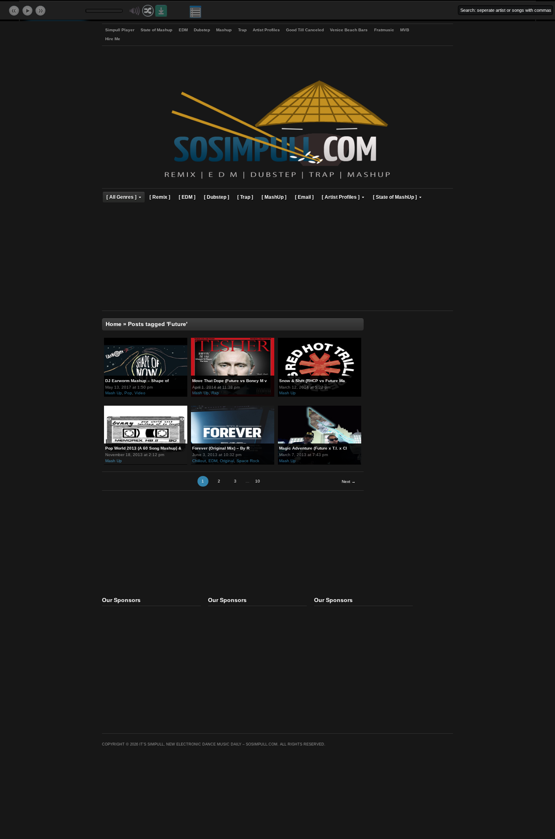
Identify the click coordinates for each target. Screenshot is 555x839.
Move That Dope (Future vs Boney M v (229, 380)
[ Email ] (304, 197)
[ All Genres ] (121, 197)
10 (257, 481)
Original (227, 461)
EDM (183, 30)
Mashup (224, 30)
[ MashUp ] (274, 197)
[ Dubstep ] (216, 197)
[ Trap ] (245, 197)
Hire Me (112, 39)
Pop (128, 393)
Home (113, 324)
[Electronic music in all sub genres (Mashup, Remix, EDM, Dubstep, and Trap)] (277, 180)
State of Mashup (156, 30)
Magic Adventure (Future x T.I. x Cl (313, 448)
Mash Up (113, 393)
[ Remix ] (160, 197)
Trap (242, 30)
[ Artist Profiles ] (341, 197)
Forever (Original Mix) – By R (220, 448)
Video (139, 393)
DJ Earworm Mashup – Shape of (137, 380)
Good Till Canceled (305, 30)
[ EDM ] (187, 197)
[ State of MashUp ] (395, 197)
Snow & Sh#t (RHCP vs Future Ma (312, 380)
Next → (349, 481)
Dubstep (202, 30)
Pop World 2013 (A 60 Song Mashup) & (143, 448)
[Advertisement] (277, 257)
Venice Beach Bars (349, 30)
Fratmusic (384, 30)
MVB (404, 30)
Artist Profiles (266, 30)
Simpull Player (119, 30)
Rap (215, 393)
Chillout (199, 461)
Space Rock (247, 461)
